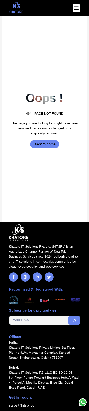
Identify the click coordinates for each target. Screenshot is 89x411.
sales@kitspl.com (23, 405)
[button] (76, 8)
